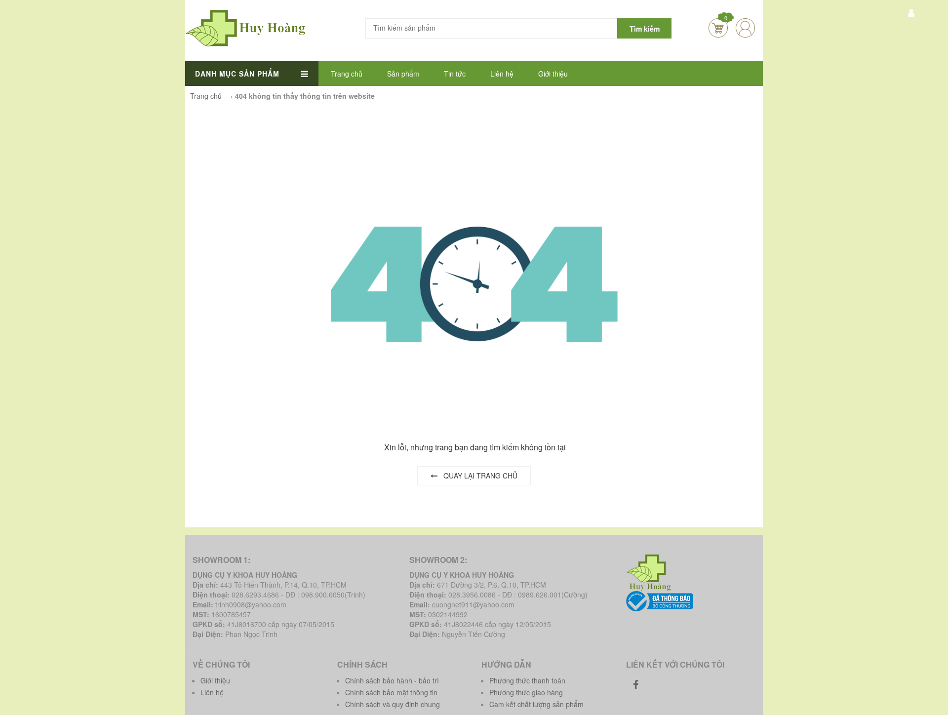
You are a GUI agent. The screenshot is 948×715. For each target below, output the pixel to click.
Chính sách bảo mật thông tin (391, 692)
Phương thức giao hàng (526, 692)
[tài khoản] (911, 12)
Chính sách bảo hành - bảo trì (392, 680)
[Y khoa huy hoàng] (246, 27)
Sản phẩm (403, 74)
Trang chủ (346, 74)
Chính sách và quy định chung (392, 704)
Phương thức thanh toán (527, 680)
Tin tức (455, 74)
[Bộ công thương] (659, 600)
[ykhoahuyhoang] (650, 572)
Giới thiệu (553, 74)
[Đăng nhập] (745, 28)
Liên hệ (502, 74)
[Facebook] (636, 684)
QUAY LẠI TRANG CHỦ (477, 475)
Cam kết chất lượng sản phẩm (536, 704)
